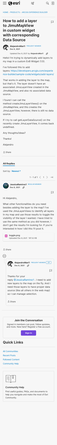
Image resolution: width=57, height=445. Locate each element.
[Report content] (52, 22)
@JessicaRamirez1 (24, 279)
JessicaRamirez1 (18, 184)
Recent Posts (9, 355)
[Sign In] (52, 3)
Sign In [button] (28, 333)
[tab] (9, 163)
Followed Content (11, 359)
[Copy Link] (47, 53)
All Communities (10, 351)
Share (7, 152)
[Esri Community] (14, 3)
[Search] (47, 3)
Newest (15, 171)
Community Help (11, 363)
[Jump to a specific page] (51, 177)
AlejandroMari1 (17, 46)
